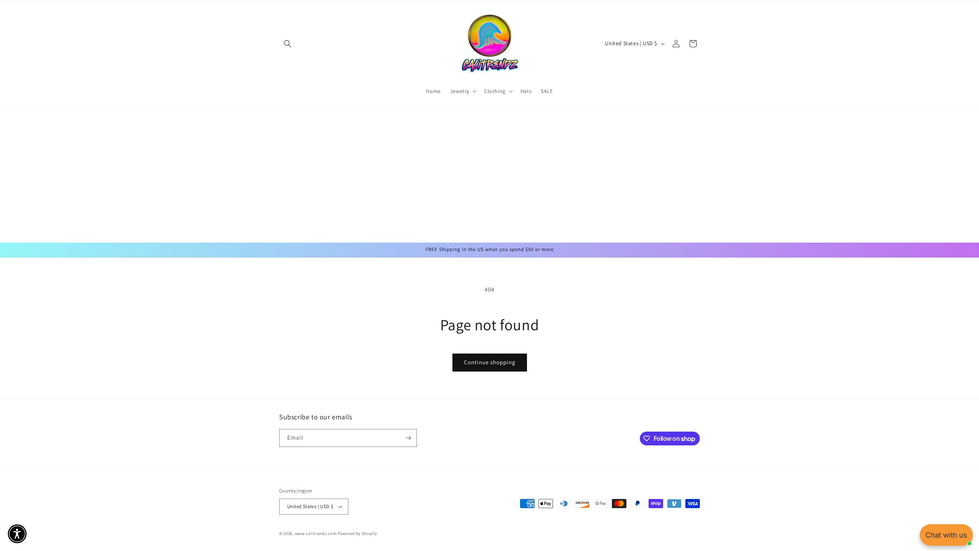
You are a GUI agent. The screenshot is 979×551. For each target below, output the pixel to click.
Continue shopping (490, 362)
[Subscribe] (408, 438)
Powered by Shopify (357, 533)
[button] (287, 43)
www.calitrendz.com (316, 533)
